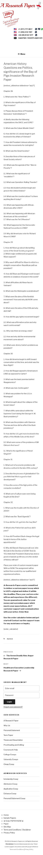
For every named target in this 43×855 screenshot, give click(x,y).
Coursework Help (11, 750)
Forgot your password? (13, 707)
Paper (10, 639)
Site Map (7, 827)
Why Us (7, 725)
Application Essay (11, 789)
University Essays (11, 759)
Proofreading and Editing (14, 745)
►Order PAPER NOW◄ (13, 821)
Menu (22, 54)
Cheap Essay (9, 764)
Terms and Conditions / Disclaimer (17, 830)
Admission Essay (10, 784)
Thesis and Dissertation (13, 740)
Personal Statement (12, 730)
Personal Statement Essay (14, 798)
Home (6, 815)
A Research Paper (11, 721)
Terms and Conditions (17, 849)
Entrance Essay (10, 794)
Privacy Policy (9, 833)
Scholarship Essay (11, 779)
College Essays (10, 754)
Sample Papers (10, 818)
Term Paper (8, 735)
